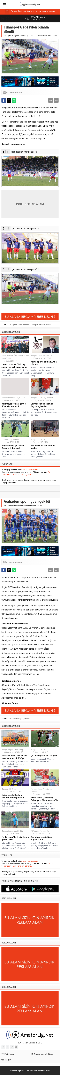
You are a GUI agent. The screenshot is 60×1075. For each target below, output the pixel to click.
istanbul (42, 325)
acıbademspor (17, 719)
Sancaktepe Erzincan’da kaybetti (43, 446)
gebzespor (33, 325)
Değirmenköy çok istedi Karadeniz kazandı (13, 446)
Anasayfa (7, 36)
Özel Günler (18, 356)
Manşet (10, 356)
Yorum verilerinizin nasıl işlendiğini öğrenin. (27, 473)
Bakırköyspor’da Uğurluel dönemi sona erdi (13, 405)
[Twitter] (7, 1047)
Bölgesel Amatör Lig (20, 36)
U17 (47, 831)
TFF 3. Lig (41, 398)
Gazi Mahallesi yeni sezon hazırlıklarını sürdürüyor (14, 756)
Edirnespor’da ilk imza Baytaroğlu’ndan (42, 405)
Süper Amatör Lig (44, 356)
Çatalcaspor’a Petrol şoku (44, 755)
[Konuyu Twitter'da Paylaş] (9, 100)
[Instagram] (12, 1047)
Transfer (49, 398)
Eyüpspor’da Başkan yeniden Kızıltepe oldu (12, 796)
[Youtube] (16, 1047)
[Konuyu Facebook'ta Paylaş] (3, 100)
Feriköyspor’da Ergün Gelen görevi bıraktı (15, 838)
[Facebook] (3, 1047)
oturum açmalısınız (29, 469)
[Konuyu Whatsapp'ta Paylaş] (14, 100)
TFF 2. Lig (12, 789)
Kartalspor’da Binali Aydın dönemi (44, 363)
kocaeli (49, 325)
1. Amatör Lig (6, 439)
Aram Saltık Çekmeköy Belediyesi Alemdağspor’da (44, 798)
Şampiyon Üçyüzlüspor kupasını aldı (42, 838)
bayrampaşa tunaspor (20, 325)
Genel (3, 356)
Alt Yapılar (35, 831)
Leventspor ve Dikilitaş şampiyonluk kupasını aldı (14, 365)
